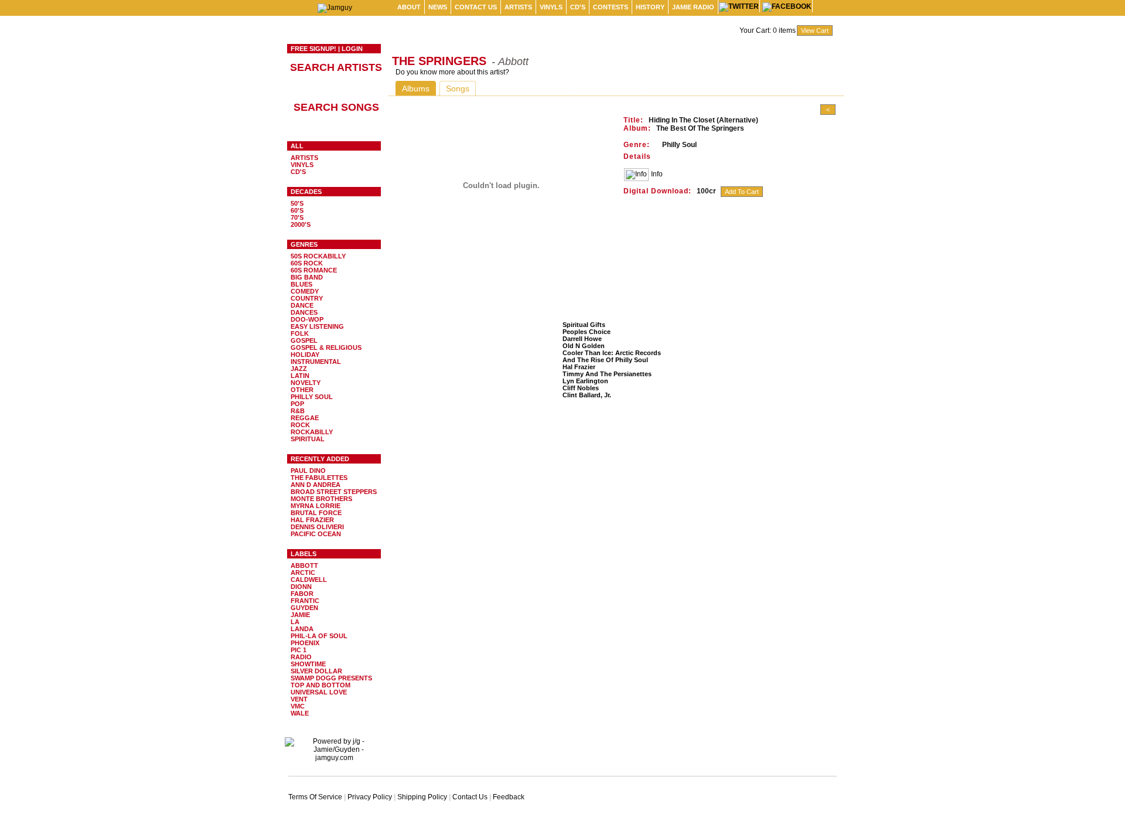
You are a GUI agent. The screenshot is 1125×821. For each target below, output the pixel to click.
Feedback (508, 797)
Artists (518, 7)
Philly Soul (312, 396)
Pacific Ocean (316, 533)
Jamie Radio (693, 7)
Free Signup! (313, 48)
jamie (300, 614)
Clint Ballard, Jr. (586, 394)
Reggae (305, 417)
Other (302, 389)
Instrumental (316, 361)
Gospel (304, 340)
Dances (304, 312)
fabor (302, 593)
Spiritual (308, 438)
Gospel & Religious (326, 347)
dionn (301, 586)
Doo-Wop (307, 319)
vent (299, 699)
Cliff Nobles (580, 387)
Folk (300, 333)
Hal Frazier (312, 519)
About (409, 7)
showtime (308, 663)
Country (307, 298)
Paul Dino (308, 470)
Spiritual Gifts (583, 324)
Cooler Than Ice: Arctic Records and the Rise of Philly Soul (611, 356)
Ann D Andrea (315, 484)
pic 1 (298, 649)
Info (657, 174)
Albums (415, 88)
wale (300, 713)
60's (297, 210)
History (650, 7)
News (437, 7)
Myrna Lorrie (315, 505)
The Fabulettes (319, 477)
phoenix (305, 642)
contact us (476, 7)
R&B (298, 410)
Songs (457, 88)
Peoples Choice (586, 331)
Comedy (305, 291)
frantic (305, 600)
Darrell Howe (582, 338)
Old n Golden (583, 345)
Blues (301, 284)
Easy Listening (317, 326)
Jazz (299, 368)
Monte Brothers (321, 498)
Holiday (305, 354)
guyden (304, 607)
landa (302, 628)
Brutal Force (316, 512)
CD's (577, 7)
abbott (304, 565)
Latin (300, 375)
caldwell (309, 579)
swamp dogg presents (331, 678)
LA (295, 621)
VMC (298, 706)
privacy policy (369, 797)
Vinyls (551, 7)
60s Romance (314, 270)
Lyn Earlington (585, 380)
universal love (319, 692)
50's (297, 203)
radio (301, 656)
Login (352, 48)
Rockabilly (312, 431)
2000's (301, 224)
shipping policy (422, 797)
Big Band (307, 277)
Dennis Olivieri (317, 526)
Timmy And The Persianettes (607, 373)
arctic (303, 572)
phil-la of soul (319, 635)
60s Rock (307, 263)
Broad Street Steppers (334, 491)
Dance (302, 305)
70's (297, 217)
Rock (300, 424)
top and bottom (320, 685)
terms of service (315, 797)
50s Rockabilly (318, 256)
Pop (297, 403)
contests (610, 7)
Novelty (306, 382)
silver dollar (316, 670)
